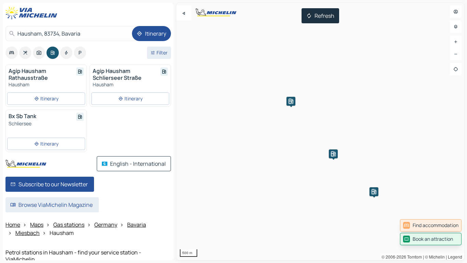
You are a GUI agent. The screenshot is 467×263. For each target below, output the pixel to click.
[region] (320, 131)
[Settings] (456, 27)
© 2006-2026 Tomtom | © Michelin (413, 257)
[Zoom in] (456, 42)
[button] (290, 101)
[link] (431, 225)
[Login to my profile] (456, 11)
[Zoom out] (456, 54)
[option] (11, 53)
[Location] (456, 69)
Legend (455, 257)
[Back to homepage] (32, 13)
